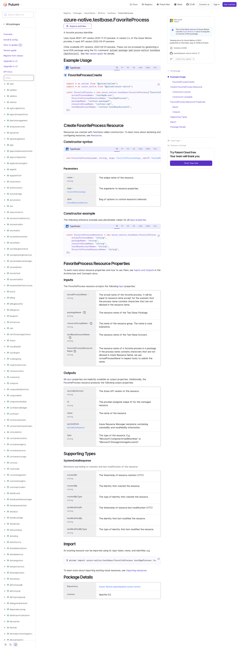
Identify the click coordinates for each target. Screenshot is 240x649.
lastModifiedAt (74, 507)
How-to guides (12, 45)
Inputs (175, 107)
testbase (112, 13)
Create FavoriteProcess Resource (186, 87)
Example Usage (178, 77)
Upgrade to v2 (10, 61)
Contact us (204, 4)
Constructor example (182, 97)
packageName (74, 312)
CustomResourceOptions (77, 203)
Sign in (217, 4)
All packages (13, 24)
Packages (77, 13)
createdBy (72, 486)
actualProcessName (77, 294)
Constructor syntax (181, 92)
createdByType (74, 496)
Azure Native (89, 13)
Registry (148, 4)
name (69, 413)
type (69, 435)
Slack (179, 4)
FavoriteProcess (125, 13)
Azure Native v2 (189, 32)
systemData (73, 424)
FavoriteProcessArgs (128, 158)
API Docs (7, 71)
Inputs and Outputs (144, 270)
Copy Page (175, 141)
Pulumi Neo (165, 4)
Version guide (9, 50)
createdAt (72, 475)
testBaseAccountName (78, 334)
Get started (229, 4)
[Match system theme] (15, 644)
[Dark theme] (10, 644)
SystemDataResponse (76, 427)
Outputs (176, 112)
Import (173, 122)
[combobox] (18, 15)
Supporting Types (178, 117)
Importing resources (136, 570)
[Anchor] (151, 19)
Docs (135, 4)
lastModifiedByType (77, 529)
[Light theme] (5, 644)
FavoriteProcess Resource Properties (187, 102)
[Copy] (158, 84)
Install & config (10, 39)
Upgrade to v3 (10, 66)
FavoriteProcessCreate (183, 82)
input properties (138, 219)
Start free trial (191, 163)
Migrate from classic (13, 55)
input (121, 286)
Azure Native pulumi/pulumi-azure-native (119, 586)
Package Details (178, 127)
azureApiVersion (75, 391)
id (68, 402)
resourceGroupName (77, 323)
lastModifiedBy (74, 518)
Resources (96, 135)
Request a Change (178, 145)
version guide (96, 53)
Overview (7, 34)
